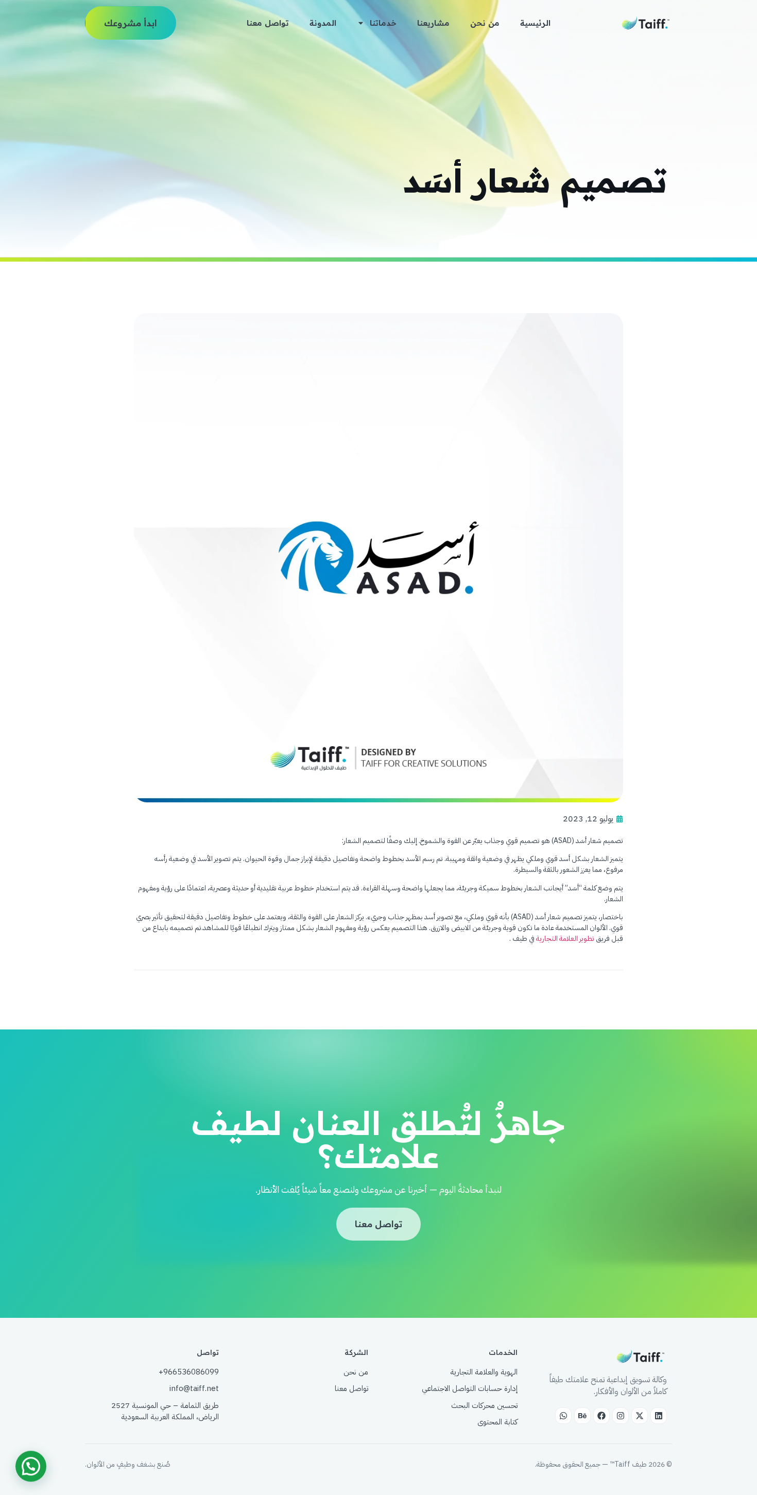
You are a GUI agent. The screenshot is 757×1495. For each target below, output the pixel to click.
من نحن (485, 23)
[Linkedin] (658, 1415)
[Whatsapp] (563, 1415)
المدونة (322, 23)
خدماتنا (383, 23)
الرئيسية (535, 23)
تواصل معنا (268, 23)
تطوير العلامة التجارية (565, 938)
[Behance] (582, 1415)
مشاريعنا (433, 23)
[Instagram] (620, 1415)
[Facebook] (601, 1415)
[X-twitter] (639, 1415)
